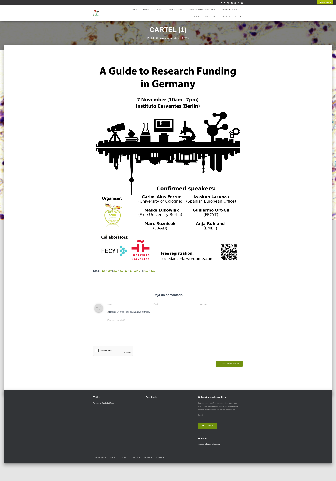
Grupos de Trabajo (231, 10)
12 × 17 (128, 271)
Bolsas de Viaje (176, 10)
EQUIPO (146, 10)
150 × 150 (107, 271)
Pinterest (238, 3)
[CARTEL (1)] (168, 159)
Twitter (224, 3)
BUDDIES (136, 457)
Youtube (242, 3)
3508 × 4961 (149, 271)
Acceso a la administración (209, 444)
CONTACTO (160, 457)
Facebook (221, 3)
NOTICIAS (196, 16)
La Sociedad (100, 457)
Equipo (113, 457)
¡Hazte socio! (210, 16)
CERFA (135, 10)
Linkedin (232, 3)
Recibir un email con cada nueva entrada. (129, 312)
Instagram (235, 3)
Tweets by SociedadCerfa (103, 403)
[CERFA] (96, 13)
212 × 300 (118, 271)
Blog (237, 16)
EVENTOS (159, 10)
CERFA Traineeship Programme (202, 10)
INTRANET (225, 16)
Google (228, 3)
